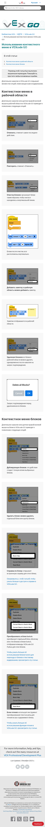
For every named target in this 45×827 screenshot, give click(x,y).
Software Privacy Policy (35, 811)
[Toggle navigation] (5, 2)
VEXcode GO (30, 34)
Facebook (18, 767)
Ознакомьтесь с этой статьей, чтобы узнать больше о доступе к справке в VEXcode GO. (21, 581)
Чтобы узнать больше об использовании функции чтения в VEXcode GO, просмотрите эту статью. (22, 725)
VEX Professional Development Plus (22, 755)
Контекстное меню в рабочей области (19, 61)
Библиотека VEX (8, 34)
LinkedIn (27, 767)
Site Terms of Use (17, 811)
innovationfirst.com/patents (25, 809)
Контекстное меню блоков (15, 64)
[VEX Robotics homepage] (19, 2)
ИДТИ (19, 34)
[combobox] (22, 8)
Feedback (38, 824)
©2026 (9, 804)
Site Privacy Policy (7, 811)
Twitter (22, 767)
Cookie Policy (25, 811)
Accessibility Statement (23, 812)
